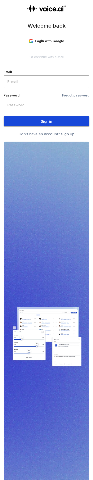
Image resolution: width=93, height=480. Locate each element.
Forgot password (76, 95)
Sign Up (67, 134)
